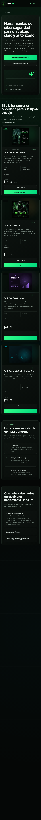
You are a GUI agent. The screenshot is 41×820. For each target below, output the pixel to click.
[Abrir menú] (38, 3)
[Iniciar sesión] (34, 3)
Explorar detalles (21, 187)
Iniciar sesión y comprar (19, 192)
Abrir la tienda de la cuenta (20, 63)
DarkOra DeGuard (12, 225)
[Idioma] (30, 3)
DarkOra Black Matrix (14, 152)
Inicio (2, 12)
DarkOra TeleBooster (14, 298)
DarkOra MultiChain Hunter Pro (19, 371)
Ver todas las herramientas (19, 57)
